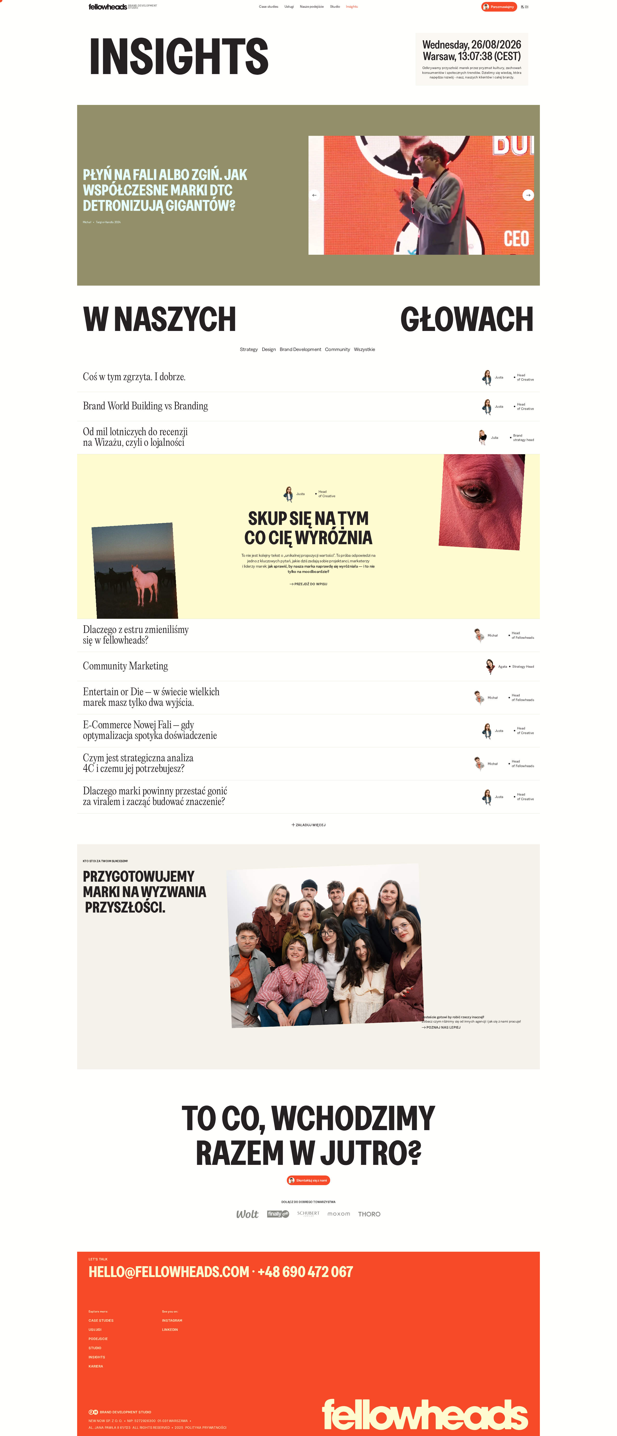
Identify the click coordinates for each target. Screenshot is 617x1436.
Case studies (268, 6)
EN (526, 6)
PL (522, 6)
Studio (335, 6)
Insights (352, 6)
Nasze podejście (312, 6)
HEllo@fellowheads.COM (169, 1271)
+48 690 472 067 (305, 1271)
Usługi (289, 6)
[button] (499, 7)
